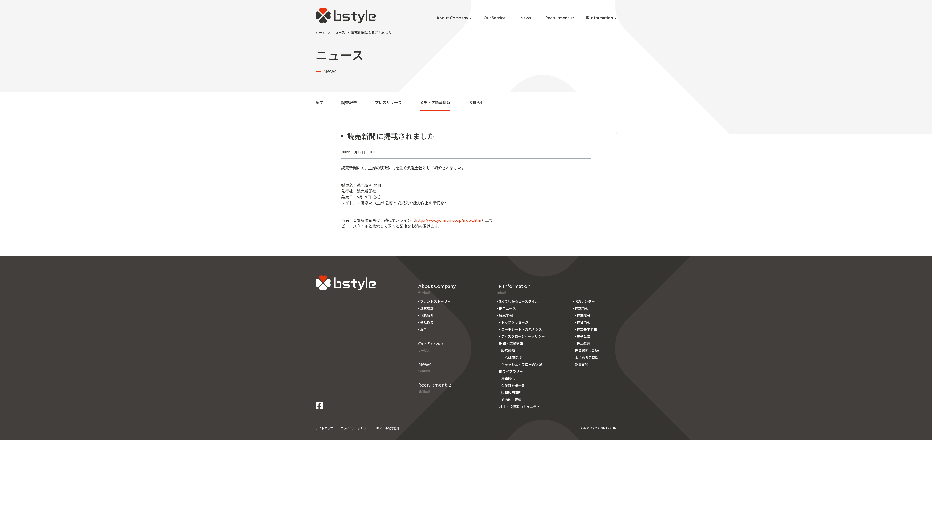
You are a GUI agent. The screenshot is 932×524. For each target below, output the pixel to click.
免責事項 (581, 364)
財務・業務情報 (511, 343)
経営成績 (508, 350)
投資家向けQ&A (587, 350)
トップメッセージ (514, 322)
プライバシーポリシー (354, 428)
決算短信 (508, 378)
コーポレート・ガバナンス (521, 329)
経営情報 (506, 315)
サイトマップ (324, 428)
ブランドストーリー (435, 301)
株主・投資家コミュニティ (519, 406)
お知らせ (476, 102)
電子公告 (583, 336)
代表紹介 (427, 315)
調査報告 (349, 102)
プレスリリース (388, 102)
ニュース (338, 32)
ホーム (321, 32)
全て (319, 102)
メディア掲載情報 (435, 102)
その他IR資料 (511, 399)
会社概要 (427, 322)
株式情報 (581, 308)
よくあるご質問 (587, 357)
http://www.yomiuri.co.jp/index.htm (448, 220)
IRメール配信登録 (387, 428)
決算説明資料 (511, 392)
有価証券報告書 (513, 385)
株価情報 (583, 322)
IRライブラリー (511, 371)
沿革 (423, 329)
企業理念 (427, 308)
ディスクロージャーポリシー (523, 336)
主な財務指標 (511, 357)
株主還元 (583, 343)
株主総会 (583, 315)
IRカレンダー (585, 301)
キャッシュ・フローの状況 (521, 364)
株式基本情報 (587, 329)
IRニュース (507, 308)
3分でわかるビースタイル (518, 301)
